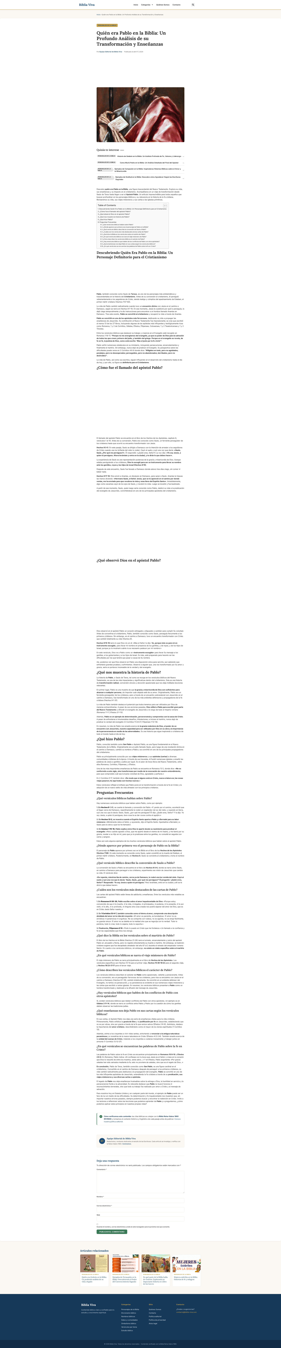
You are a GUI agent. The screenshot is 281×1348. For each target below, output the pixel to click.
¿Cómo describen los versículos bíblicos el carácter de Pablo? (124, 239)
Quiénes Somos (162, 5)
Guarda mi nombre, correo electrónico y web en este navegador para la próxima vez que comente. (133, 1227)
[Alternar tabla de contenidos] (164, 206)
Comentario (102, 1169)
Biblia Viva (87, 5)
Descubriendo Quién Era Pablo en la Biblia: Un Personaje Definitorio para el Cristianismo (133, 209)
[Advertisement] (140, 69)
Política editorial (155, 1316)
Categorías (145, 5)
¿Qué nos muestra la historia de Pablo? (114, 217)
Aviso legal (153, 1323)
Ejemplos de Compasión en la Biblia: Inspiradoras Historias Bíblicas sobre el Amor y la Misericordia (148, 170)
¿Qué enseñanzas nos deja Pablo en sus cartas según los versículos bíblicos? (129, 244)
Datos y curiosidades (129, 1320)
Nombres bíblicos (128, 1316)
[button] (193, 5)
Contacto (176, 5)
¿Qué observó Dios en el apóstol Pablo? (115, 214)
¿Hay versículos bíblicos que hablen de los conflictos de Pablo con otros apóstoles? (131, 241)
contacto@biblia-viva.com (186, 1312)
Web (98, 1215)
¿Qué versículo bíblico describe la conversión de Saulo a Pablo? (124, 229)
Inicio (136, 5)
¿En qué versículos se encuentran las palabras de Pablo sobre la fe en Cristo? (130, 246)
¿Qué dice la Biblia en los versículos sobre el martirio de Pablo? (124, 234)
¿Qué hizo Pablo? (106, 219)
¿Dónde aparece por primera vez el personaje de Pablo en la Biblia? (125, 227)
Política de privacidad (157, 1320)
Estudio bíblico (127, 1330)
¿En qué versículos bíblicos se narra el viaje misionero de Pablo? (124, 237)
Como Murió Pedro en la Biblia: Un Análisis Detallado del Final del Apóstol (149, 163)
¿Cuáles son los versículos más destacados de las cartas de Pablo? (125, 232)
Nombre (100, 1197)
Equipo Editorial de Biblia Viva (110, 52)
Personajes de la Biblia (107, 25)
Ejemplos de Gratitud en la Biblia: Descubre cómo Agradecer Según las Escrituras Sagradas (147, 178)
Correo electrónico (104, 1206)
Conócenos (126, 1144)
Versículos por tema (129, 1327)
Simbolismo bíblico (128, 1323)
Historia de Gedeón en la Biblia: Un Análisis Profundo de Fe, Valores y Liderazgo (149, 156)
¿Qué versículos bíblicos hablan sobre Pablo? (118, 224)
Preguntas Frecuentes (108, 222)
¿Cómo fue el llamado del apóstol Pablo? (115, 211)
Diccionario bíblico (128, 1313)
